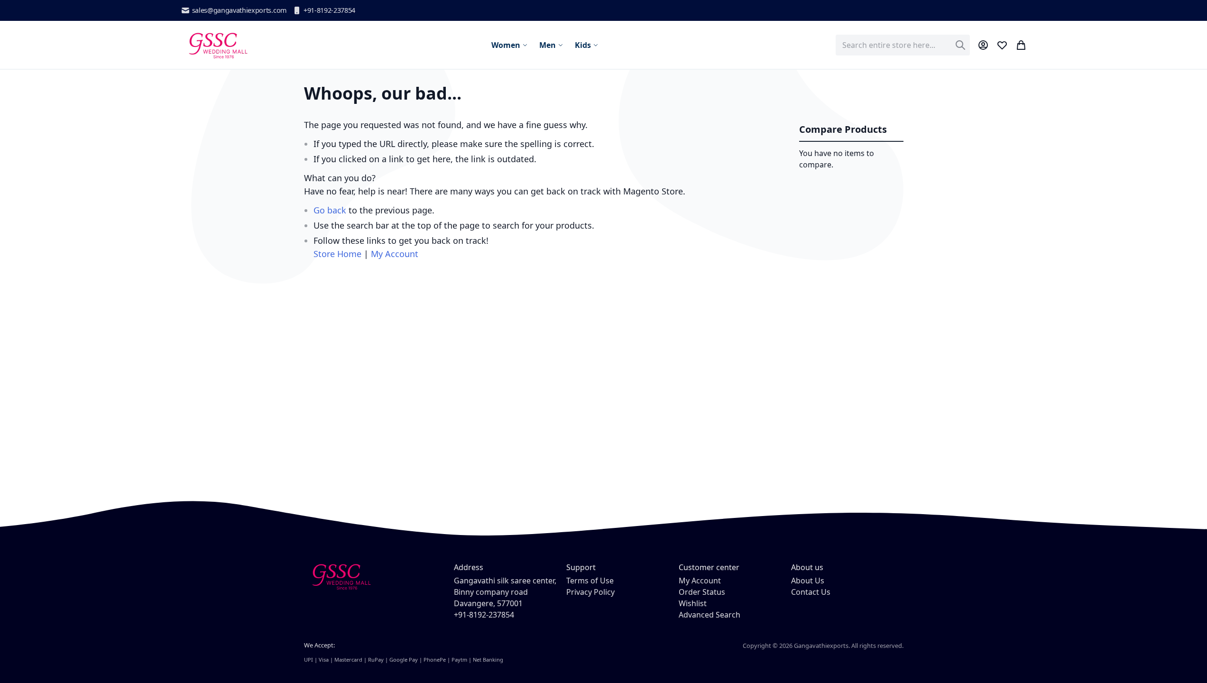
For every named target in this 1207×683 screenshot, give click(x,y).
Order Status (702, 592)
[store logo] (217, 44)
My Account (394, 253)
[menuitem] (510, 45)
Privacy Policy (590, 592)
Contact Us (810, 592)
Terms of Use (590, 580)
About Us (807, 580)
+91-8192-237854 (329, 10)
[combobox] (903, 45)
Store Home (337, 253)
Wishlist (693, 603)
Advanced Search (709, 614)
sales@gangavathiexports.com (239, 10)
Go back (329, 210)
